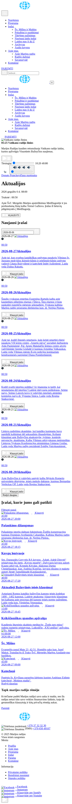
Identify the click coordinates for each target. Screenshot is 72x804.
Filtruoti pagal (9, 509)
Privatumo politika (17, 772)
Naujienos (13, 20)
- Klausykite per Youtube (28, 795)
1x (5, 172)
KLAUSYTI (13, 215)
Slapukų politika (16, 778)
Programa (13, 23)
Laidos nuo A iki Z (25, 41)
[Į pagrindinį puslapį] (25, 82)
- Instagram (21, 789)
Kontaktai (13, 62)
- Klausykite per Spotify (28, 792)
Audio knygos (22, 47)
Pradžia (12, 745)
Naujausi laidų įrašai (25, 38)
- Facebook (21, 786)
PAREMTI (7, 68)
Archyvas (20, 44)
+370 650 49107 (41, 728)
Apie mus (13, 50)
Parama (12, 757)
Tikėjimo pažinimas (25, 35)
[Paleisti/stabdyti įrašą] (6, 158)
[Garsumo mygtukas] (21, 169)
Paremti (5, 708)
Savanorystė (21, 59)
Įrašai (11, 26)
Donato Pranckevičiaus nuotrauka (19, 175)
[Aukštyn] (4, 800)
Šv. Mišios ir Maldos (26, 29)
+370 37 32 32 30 (36, 725)
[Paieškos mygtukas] (4, 72)
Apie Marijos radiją (25, 53)
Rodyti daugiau (10, 495)
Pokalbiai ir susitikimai (27, 32)
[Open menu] (4, 13)
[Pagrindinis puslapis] (25, 8)
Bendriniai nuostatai (18, 775)
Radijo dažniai (22, 56)
